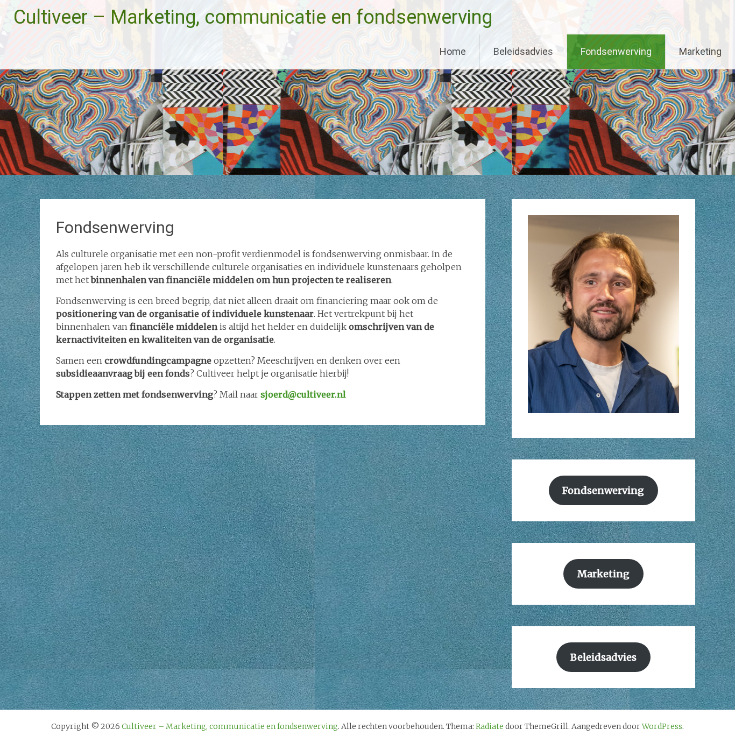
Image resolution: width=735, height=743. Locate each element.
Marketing (700, 51)
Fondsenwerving (616, 51)
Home (453, 51)
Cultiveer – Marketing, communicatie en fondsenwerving (252, 17)
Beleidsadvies (523, 51)
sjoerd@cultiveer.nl (303, 394)
